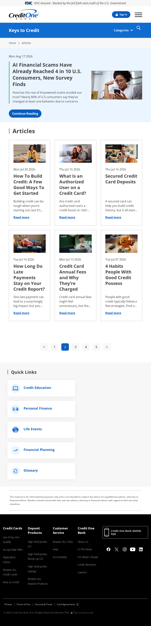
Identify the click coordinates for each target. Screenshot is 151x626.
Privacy (8, 604)
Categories (121, 30)
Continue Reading (25, 114)
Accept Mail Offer (13, 549)
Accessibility (60, 557)
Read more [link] (21, 217)
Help (55, 549)
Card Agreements (66, 604)
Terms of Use (23, 604)
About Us (83, 541)
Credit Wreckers (87, 564)
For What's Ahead (88, 557)
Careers (82, 572)
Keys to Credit (11, 582)
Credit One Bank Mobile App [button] (126, 532)
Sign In (123, 14)
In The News (85, 549)
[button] (138, 28)
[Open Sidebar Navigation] (138, 14)
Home (12, 43)
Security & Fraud (43, 604)
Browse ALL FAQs (63, 541)
